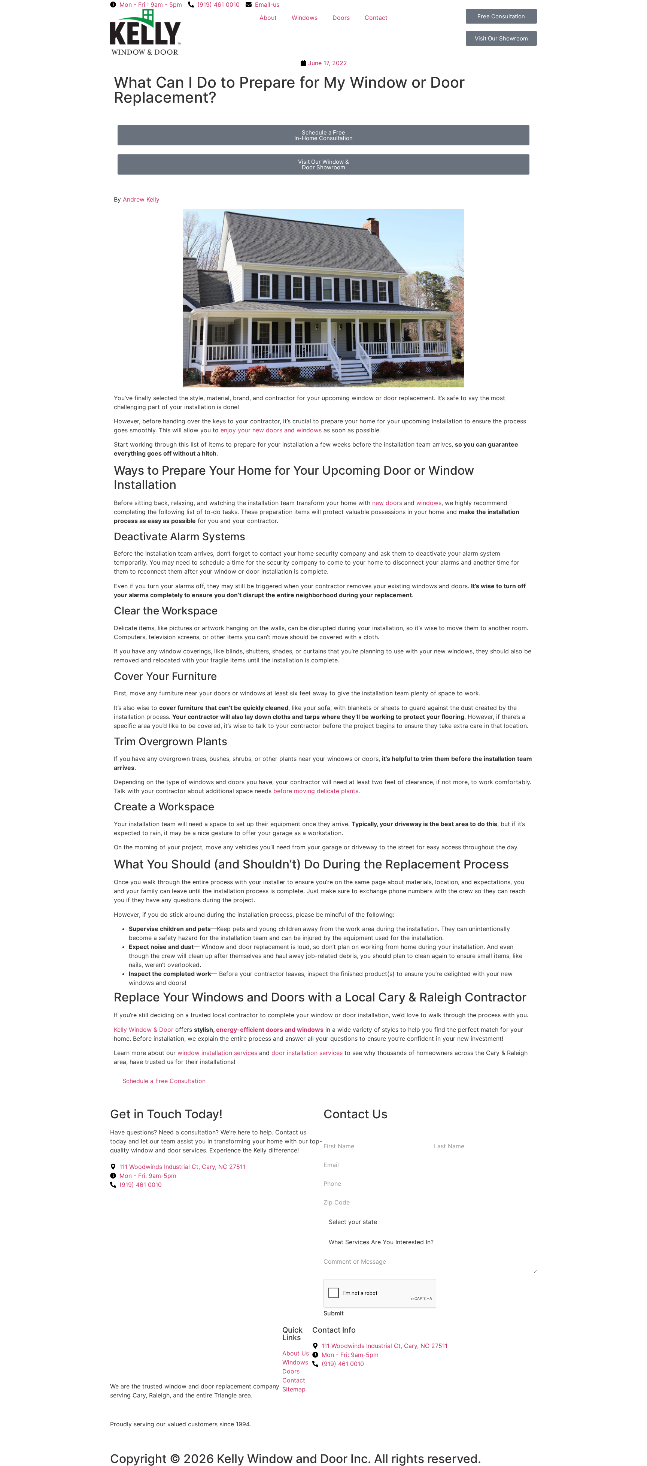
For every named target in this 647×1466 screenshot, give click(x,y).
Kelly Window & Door (143, 1029)
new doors (387, 503)
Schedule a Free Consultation (164, 1081)
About (268, 17)
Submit (334, 1313)
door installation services (307, 1053)
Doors (341, 17)
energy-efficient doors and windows (270, 1029)
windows (428, 503)
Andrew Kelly (141, 199)
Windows (305, 17)
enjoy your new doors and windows (271, 430)
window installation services (217, 1053)
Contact (376, 17)
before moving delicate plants (315, 791)
